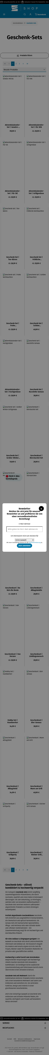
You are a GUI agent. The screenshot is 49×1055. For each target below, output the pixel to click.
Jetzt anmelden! (24, 545)
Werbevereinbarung (35, 543)
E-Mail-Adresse (24, 524)
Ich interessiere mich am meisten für (24, 536)
